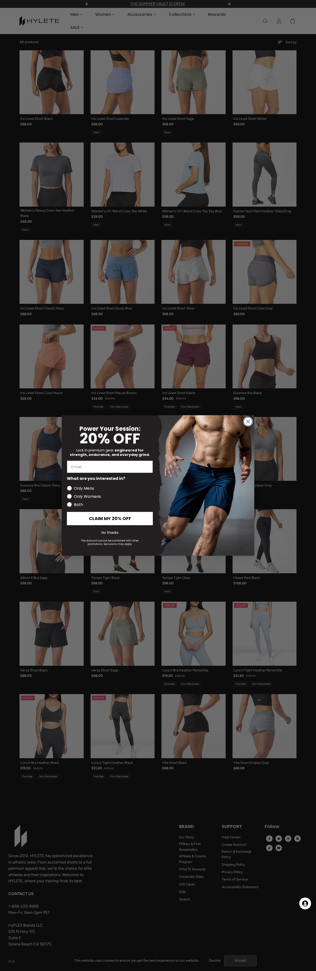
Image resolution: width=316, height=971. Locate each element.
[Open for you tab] (305, 903)
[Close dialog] (248, 421)
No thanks (109, 532)
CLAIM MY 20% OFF (110, 518)
